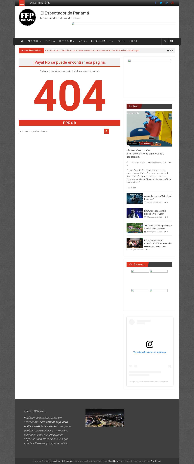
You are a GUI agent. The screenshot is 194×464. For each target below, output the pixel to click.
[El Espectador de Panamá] (22, 41)
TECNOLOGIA (65, 41)
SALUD (121, 41)
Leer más (131, 187)
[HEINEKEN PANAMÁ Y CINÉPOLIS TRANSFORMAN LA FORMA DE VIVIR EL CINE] (135, 242)
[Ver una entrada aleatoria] (171, 41)
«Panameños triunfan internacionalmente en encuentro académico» (145, 153)
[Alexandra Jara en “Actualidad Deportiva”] (135, 198)
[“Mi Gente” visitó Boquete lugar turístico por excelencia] (135, 228)
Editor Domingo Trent (158, 162)
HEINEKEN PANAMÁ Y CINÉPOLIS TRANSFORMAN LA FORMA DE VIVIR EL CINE (158, 243)
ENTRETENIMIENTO (101, 41)
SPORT (49, 41)
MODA (82, 41)
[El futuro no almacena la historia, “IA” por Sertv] (135, 213)
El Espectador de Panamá (64, 13)
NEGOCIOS (33, 41)
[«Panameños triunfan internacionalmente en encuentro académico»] (149, 129)
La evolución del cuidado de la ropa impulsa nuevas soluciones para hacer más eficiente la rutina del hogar (91, 50)
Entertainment (146, 144)
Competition (132, 144)
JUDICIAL (133, 41)
